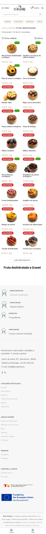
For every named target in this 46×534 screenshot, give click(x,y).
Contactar (4, 440)
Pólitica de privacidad (19, 519)
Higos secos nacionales (32, 102)
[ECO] (12, 48)
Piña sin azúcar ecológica (11, 78)
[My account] (42, 8)
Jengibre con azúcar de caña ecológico (32, 56)
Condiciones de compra (12, 522)
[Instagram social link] (5, 372)
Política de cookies (36, 519)
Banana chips (7, 102)
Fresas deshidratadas (10, 200)
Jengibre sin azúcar (30, 200)
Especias (7, 21)
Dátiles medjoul (8, 151)
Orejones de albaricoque (32, 224)
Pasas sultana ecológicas (11, 126)
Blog (2, 429)
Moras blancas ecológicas (7, 176)
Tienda (11, 28)
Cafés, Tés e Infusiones (9, 399)
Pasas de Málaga (29, 126)
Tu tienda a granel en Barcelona (19, 516)
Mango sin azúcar (8, 224)
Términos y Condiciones (10, 425)
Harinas (4, 403)
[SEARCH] (40, 14)
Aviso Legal (6, 519)
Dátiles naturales (29, 151)
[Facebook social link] (2, 372)
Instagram (4, 454)
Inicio (4, 28)
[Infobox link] (14, 293)
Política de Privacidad (9, 421)
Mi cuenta (4, 477)
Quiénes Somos (7, 473)
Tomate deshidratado (10, 249)
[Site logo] (19, 8)
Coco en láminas (29, 78)
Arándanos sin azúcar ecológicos (31, 176)
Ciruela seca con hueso (32, 249)
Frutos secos (18, 21)
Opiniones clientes (7, 436)
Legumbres (29, 21)
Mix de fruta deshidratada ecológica (11, 56)
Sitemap (4, 432)
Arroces (4, 387)
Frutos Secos (5, 391)
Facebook (4, 458)
